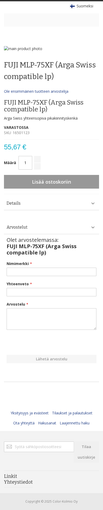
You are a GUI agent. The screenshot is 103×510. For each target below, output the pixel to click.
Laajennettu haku (75, 422)
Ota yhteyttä (24, 422)
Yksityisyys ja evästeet (30, 412)
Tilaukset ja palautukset (72, 412)
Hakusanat (47, 422)
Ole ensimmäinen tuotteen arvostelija (36, 91)
